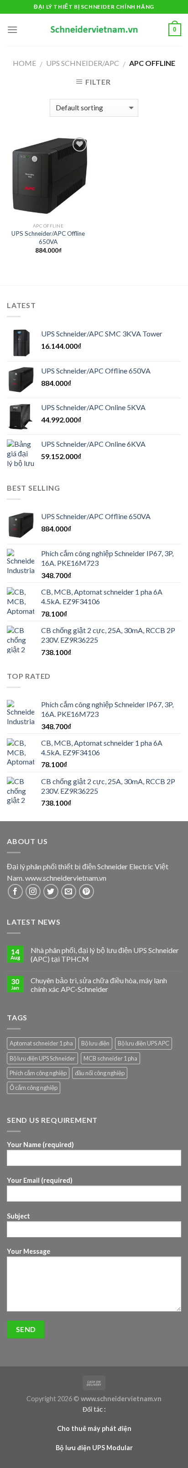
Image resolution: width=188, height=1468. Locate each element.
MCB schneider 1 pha (110, 1058)
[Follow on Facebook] (15, 891)
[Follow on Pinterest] (86, 891)
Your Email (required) (40, 1180)
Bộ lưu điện (95, 1043)
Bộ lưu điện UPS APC (143, 1043)
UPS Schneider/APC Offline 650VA (48, 237)
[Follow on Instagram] (33, 891)
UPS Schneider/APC (82, 63)
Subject (18, 1216)
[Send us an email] (68, 891)
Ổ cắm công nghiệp (33, 1087)
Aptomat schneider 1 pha (41, 1043)
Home (24, 63)
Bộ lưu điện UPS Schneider (42, 1058)
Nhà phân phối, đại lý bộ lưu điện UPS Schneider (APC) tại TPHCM (105, 954)
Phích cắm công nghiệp (38, 1073)
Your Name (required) (40, 1144)
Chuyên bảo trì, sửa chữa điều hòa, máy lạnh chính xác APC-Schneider (99, 984)
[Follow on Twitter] (50, 891)
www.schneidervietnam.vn (65, 877)
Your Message (28, 1251)
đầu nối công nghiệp (100, 1073)
